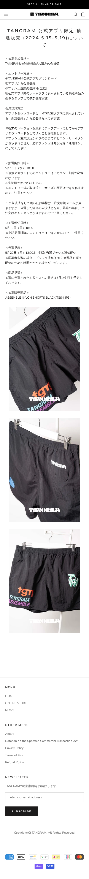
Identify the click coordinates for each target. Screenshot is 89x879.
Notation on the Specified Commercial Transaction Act (41, 741)
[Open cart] (83, 14)
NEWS (9, 710)
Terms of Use (14, 755)
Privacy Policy (14, 748)
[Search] (76, 14)
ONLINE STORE (16, 703)
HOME (9, 696)
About (9, 734)
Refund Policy (14, 762)
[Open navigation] (6, 14)
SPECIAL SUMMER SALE (44, 4)
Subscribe (21, 811)
